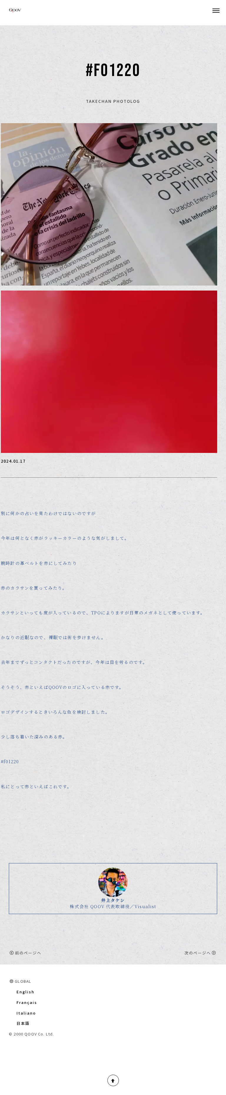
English (25, 992)
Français (26, 1002)
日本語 (23, 1023)
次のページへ (198, 953)
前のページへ (28, 953)
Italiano (26, 1013)
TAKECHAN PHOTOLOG (113, 101)
